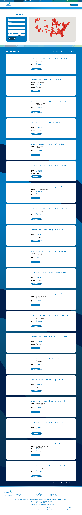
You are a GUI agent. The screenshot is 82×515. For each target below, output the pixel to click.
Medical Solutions (72, 0)
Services (42, 5)
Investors (65, 3)
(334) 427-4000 (39, 63)
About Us (35, 5)
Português (54, 507)
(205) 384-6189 (39, 448)
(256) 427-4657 (39, 84)
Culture (75, 3)
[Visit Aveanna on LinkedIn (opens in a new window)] (29, 0)
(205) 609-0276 (39, 470)
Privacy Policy (32, 501)
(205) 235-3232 (39, 363)
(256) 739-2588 (39, 148)
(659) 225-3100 (39, 341)
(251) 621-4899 (39, 214)
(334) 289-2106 (39, 191)
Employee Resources (39, 495)
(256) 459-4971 (39, 277)
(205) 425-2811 (39, 107)
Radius (19, 33)
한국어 (39, 507)
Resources (50, 5)
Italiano (64, 507)
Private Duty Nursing (53, 495)
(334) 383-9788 (39, 321)
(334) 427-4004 (39, 64)
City (10, 26)
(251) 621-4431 (38, 234)
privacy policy (69, 509)
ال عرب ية (49, 507)
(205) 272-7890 (39, 298)
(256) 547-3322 (39, 257)
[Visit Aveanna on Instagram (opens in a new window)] (27, 0)
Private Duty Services (46, 0)
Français (57, 507)
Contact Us (74, 5)
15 (69, 51)
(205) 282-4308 (39, 427)
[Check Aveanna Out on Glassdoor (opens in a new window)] (30, 0)
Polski (46, 507)
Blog (70, 3)
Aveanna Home (9, 0)
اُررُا (70, 507)
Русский (43, 507)
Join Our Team (66, 493)
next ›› (74, 51)
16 (71, 51)
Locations (65, 5)
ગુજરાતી (68, 507)
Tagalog (61, 507)
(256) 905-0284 (39, 171)
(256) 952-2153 (39, 278)
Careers (58, 5)
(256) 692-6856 (39, 86)
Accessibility (45, 501)
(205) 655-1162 (39, 128)
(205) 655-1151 (39, 127)
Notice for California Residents (41, 502)
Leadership (38, 493)
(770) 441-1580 (17, 495)
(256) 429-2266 (39, 384)
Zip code (11, 33)
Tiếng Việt (30, 507)
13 (66, 51)
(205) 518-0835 (39, 364)
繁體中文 (26, 507)
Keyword (11, 18)
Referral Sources (57, 3)
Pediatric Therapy (67, 490)
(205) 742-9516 (39, 471)
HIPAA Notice (38, 501)
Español (22, 507)
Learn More (35, 69)
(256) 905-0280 (39, 170)
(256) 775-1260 (39, 150)
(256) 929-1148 (39, 405)
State (10, 22)
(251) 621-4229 (39, 213)
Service (10, 29)
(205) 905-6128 (39, 300)
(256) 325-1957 (39, 407)
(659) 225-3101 (39, 343)
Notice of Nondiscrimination (15, 507)
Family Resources (39, 494)
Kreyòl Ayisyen (35, 507)
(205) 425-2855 (39, 106)
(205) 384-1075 (39, 450)
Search (11, 38)
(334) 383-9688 (39, 320)
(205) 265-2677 (39, 428)
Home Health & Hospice (60, 0)
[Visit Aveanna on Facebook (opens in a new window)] (25, 0)
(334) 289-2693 (39, 193)
